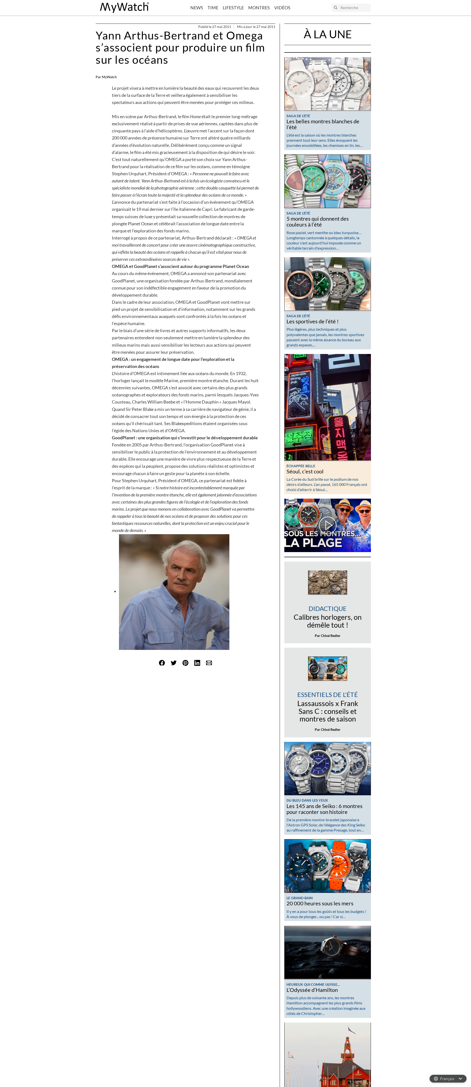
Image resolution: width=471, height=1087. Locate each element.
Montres (259, 7)
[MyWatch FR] (124, 7)
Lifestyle (233, 7)
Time (213, 7)
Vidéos (282, 7)
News (196, 7)
